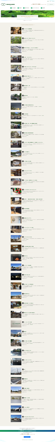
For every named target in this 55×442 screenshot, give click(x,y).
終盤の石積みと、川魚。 (27, 85)
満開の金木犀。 (26, 95)
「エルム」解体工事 (26, 407)
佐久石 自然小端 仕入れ (27, 350)
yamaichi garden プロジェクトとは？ (29, 416)
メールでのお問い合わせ (50, 4)
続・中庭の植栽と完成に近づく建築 (28, 246)
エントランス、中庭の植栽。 (28, 265)
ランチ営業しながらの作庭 (27, 161)
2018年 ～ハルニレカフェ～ (28, 57)
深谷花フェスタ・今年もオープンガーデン (29, 38)
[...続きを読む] (30, 31)
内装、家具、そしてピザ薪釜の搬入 (28, 284)
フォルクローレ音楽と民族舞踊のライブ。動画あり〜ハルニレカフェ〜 (33, 142)
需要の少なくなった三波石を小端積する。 (29, 312)
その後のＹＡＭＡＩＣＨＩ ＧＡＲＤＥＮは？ (30, 66)
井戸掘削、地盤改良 (26, 388)
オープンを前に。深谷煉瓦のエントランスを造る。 (31, 180)
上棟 (24, 369)
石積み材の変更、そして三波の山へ (28, 303)
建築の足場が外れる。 (27, 293)
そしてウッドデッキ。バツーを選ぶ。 (29, 227)
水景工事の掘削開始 (26, 208)
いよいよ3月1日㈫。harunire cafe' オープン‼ (30, 189)
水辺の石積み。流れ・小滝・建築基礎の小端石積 (30, 123)
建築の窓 (25, 331)
